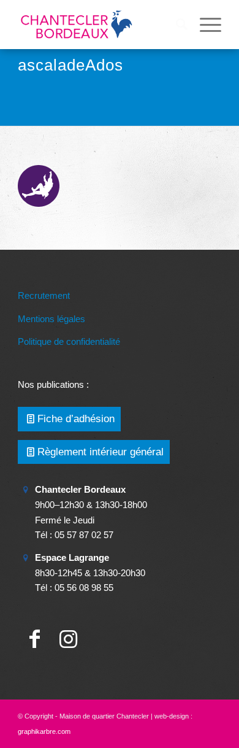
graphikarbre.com (44, 731)
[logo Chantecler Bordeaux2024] (99, 24)
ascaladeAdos (70, 65)
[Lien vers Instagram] (68, 639)
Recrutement (44, 295)
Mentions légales (51, 319)
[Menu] (204, 24)
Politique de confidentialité (69, 341)
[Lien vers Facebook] (34, 639)
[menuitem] (176, 24)
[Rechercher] (176, 24)
